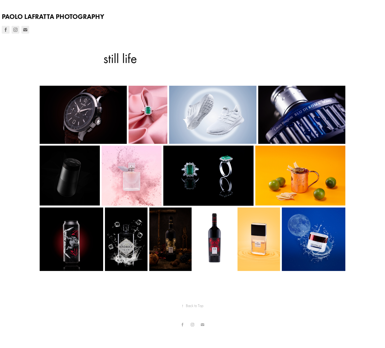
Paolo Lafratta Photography (53, 16)
